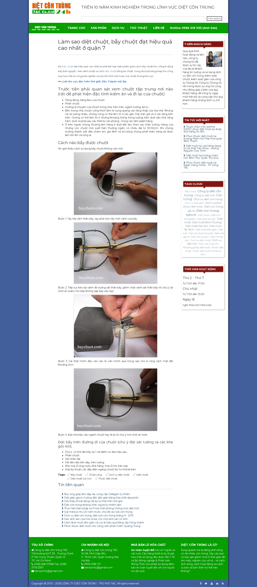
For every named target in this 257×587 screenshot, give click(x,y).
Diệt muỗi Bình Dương (207, 222)
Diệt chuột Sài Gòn (81, 478)
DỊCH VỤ (118, 28)
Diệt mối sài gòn (200, 237)
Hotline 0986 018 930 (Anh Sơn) (193, 28)
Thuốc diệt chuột (108, 478)
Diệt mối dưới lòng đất (200, 233)
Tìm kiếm (214, 18)
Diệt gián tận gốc (206, 219)
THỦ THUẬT (139, 28)
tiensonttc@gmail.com (49, 571)
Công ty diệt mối (204, 195)
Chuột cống (95, 474)
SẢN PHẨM (98, 28)
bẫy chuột (67, 66)
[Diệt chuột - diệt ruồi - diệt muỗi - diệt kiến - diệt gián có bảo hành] (45, 28)
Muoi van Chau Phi (208, 244)
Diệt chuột (142, 474)
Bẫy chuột (76, 474)
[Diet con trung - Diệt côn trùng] (51, 7)
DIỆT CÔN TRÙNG (85, 583)
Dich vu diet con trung (208, 199)
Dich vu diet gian (194, 203)
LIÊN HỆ (159, 28)
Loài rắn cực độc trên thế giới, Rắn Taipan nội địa (94, 81)
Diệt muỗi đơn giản (206, 229)
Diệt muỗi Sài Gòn (196, 226)
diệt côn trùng (195, 75)
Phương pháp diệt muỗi (196, 247)
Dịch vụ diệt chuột (119, 474)
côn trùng (202, 553)
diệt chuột (110, 71)
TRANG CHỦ (76, 28)
